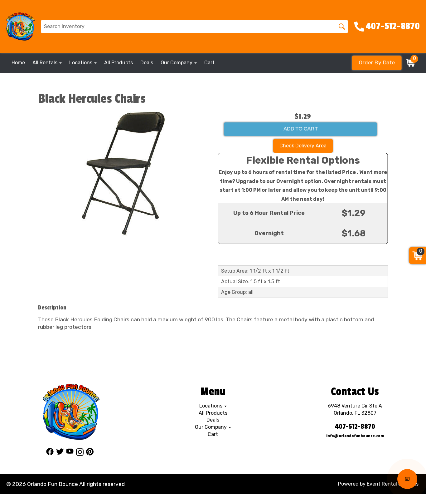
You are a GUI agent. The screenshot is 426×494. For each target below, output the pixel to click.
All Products (118, 63)
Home (18, 63)
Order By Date (376, 62)
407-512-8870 (355, 426)
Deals (146, 63)
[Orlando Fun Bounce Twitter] (60, 453)
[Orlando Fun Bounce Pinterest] (90, 453)
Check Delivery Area (303, 146)
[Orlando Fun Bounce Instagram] (80, 453)
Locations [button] (81, 63)
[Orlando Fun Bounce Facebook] (50, 453)
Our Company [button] (177, 63)
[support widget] (407, 479)
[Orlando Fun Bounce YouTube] (70, 453)
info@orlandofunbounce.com (355, 435)
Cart (209, 63)
